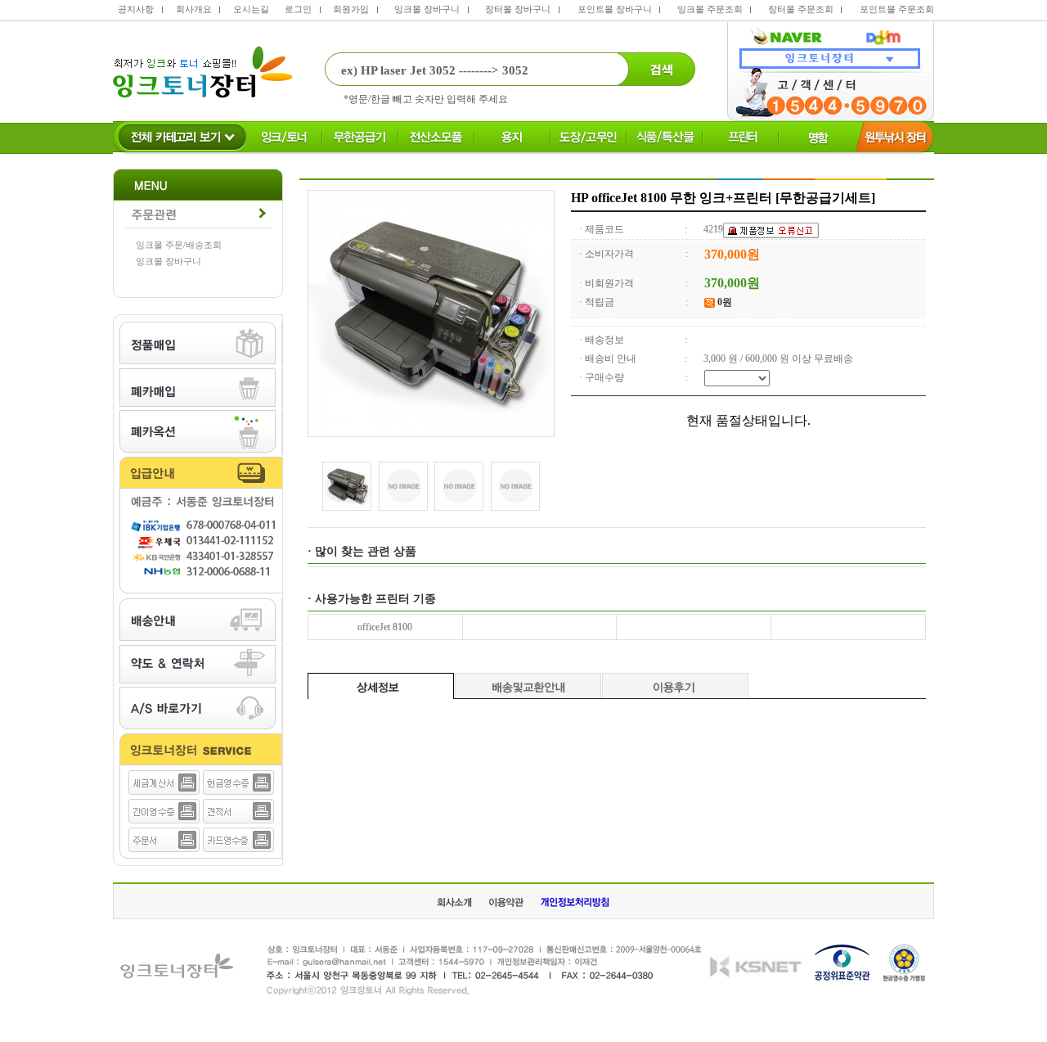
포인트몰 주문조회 (897, 9)
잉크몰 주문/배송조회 (179, 245)
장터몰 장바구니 (517, 9)
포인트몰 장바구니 (614, 9)
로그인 (298, 9)
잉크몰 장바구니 (427, 9)
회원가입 (351, 9)
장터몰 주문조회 (801, 9)
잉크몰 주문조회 (710, 9)
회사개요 (194, 9)
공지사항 (136, 9)
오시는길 (251, 9)
